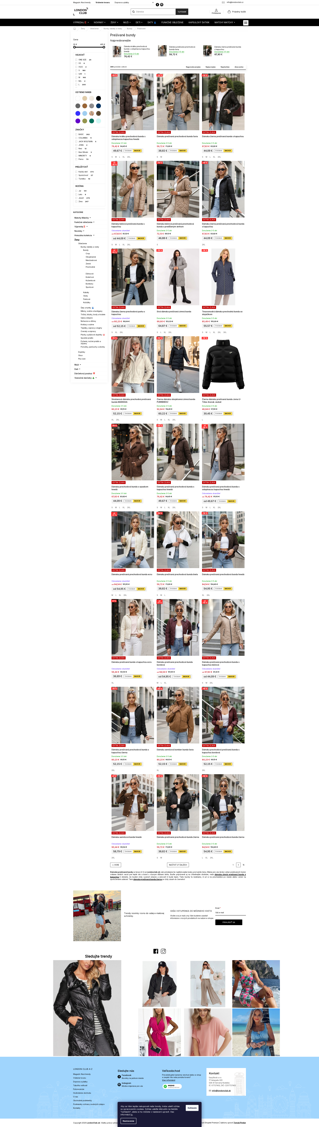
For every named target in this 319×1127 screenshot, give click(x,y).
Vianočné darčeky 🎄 (84, 378)
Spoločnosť (86, 175)
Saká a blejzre (87, 318)
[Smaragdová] (91, 120)
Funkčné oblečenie (83, 222)
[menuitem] (81, 22)
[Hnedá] (84, 105)
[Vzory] (91, 113)
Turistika (84, 179)
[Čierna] (98, 98)
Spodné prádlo (87, 338)
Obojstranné (91, 257)
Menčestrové (91, 260)
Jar (82, 191)
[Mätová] (98, 120)
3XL (224, 332)
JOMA (83, 145)
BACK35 (137, 151)
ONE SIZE (85, 60)
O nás (75, 1097)
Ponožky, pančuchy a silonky (93, 347)
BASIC (84, 134)
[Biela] (77, 98)
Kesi (82, 148)
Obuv (80, 355)
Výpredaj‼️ (80, 226)
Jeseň (84, 198)
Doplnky (81, 352)
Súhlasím (192, 1108)
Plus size (81, 359)
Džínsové (90, 274)
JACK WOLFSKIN (87, 141)
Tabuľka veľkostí (80, 1085)
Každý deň (86, 172)
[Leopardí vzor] (98, 113)
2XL (128, 157)
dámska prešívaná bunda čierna (147, 879)
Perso (83, 159)
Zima (83, 201)
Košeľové (90, 277)
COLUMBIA (85, 138)
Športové (90, 287)
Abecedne (239, 67)
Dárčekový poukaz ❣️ (84, 373)
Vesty (85, 296)
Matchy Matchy (81, 218)
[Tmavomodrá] (98, 105)
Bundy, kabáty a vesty (90, 247)
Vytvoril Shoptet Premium (208, 1123)
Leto (82, 194)
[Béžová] (84, 98)
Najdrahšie (225, 67)
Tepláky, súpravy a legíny (91, 328)
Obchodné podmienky (82, 1100)
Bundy (85, 250)
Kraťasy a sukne (87, 324)
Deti (76, 369)
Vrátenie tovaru (103, 2)
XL (124, 157)
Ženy (77, 239)
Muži (76, 364)
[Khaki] (84, 120)
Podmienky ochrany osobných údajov (89, 1104)
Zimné (88, 264)
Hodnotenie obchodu (82, 1093)
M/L (82, 81)
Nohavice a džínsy (88, 321)
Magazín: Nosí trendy (82, 2)
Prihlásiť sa (228, 922)
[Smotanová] (91, 98)
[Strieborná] (91, 105)
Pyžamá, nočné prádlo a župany (91, 342)
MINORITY (85, 156)
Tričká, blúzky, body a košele (93, 314)
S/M (82, 74)
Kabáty (86, 292)
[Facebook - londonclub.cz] (157, 4)
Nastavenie (128, 1121)
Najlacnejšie (211, 67)
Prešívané (90, 270)
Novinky (78, 231)
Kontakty (76, 1108)
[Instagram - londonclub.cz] (161, 4)
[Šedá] (77, 105)
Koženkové (90, 280)
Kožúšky (86, 302)
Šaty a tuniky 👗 (87, 308)
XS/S (82, 67)
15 (243, 865)
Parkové (86, 299)
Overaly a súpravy (88, 331)
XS (82, 63)
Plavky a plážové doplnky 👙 (93, 335)
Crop (88, 253)
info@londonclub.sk (221, 1090)
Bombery (89, 284)
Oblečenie (82, 243)
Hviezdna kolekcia (83, 235)
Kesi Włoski (85, 152)
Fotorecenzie (78, 1089)
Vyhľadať (182, 11)
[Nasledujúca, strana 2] (238, 865)
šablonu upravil (233, 1123)
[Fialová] (77, 120)
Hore (116, 865)
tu (131, 1114)
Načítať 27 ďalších (178, 865)
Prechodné (90, 267)
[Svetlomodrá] (84, 113)
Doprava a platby (122, 2)
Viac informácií (168, 1080)
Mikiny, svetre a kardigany (91, 311)
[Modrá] (77, 113)
